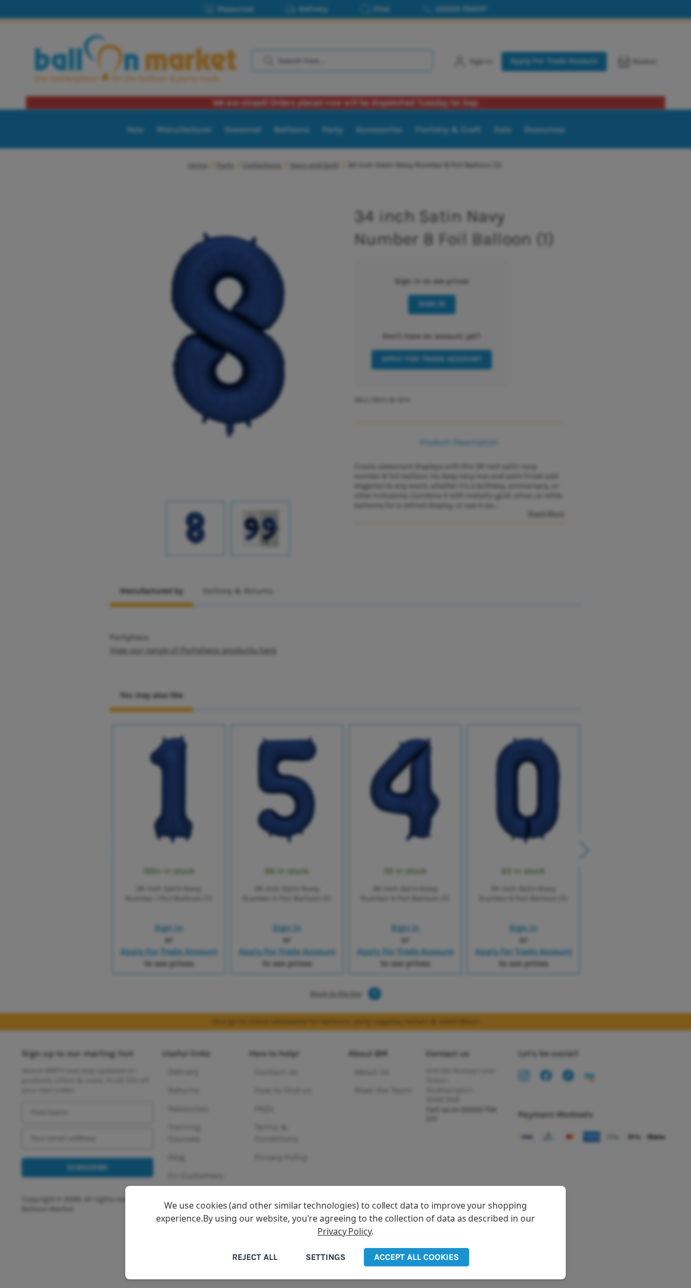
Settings (326, 1257)
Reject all (254, 1257)
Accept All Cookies (416, 1257)
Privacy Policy (344, 1231)
